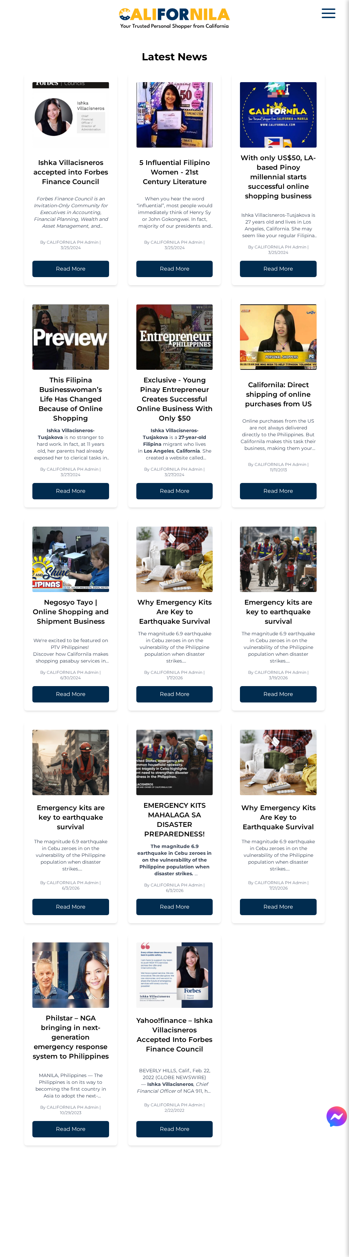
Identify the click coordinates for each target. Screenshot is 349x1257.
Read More (71, 269)
